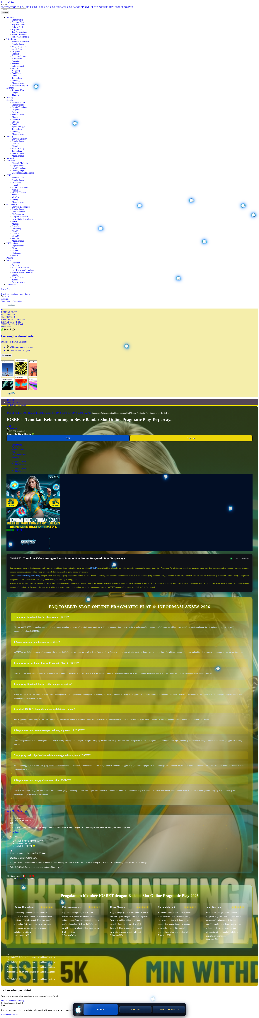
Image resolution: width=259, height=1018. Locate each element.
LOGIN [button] (10, 530)
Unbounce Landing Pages (23, 173)
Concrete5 (16, 182)
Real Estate (16, 73)
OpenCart (16, 226)
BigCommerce (18, 214)
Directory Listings (19, 56)
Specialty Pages (18, 127)
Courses (15, 265)
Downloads (11, 284)
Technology (17, 78)
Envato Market (7, 2)
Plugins (15, 93)
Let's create (6, 355)
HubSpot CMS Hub (20, 187)
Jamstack (10, 158)
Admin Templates (19, 107)
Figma (14, 248)
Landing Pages (18, 170)
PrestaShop (16, 229)
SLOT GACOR (8, 317)
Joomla (15, 190)
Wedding (16, 80)
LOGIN (68, 438)
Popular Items (18, 44)
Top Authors (17, 29)
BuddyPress (17, 49)
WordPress (11, 39)
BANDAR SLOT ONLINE (13, 319)
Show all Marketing (20, 163)
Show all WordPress (20, 41)
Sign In (27, 294)
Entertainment (18, 66)
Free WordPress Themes (22, 272)
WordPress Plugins (20, 85)
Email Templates (19, 168)
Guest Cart (5, 290)
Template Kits (18, 90)
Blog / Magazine (19, 46)
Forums (15, 275)
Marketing (10, 161)
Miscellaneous (18, 83)
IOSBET (10, 400)
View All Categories (20, 37)
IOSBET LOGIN (14, 402)
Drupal (15, 185)
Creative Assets (18, 282)
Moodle (15, 195)
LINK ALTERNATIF (169, 1009)
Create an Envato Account (12, 294)
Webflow (16, 197)
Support (15, 457)
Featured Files (18, 22)
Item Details (17, 445)
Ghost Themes (18, 277)
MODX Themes (19, 192)
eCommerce (17, 58)
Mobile (15, 68)
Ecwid (14, 221)
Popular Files (17, 20)
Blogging (16, 263)
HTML (9, 100)
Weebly (15, 199)
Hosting (9, 97)
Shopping (16, 146)
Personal (15, 122)
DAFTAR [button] (18, 530)
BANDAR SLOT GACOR (79, 413)
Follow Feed (17, 27)
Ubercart (15, 233)
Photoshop (16, 253)
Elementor (16, 63)
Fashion (15, 144)
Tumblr (15, 280)
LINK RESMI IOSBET (40, 413)
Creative (15, 54)
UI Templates (12, 243)
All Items (10, 17)
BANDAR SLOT (9, 312)
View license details (18, 832)
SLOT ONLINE (8, 314)
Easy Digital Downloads (22, 219)
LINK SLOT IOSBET (16, 405)
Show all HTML (19, 102)
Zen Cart (15, 238)
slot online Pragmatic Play (28, 576)
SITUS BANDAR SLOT (12, 324)
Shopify (9, 136)
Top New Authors (19, 32)
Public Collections (19, 34)
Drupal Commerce (20, 216)
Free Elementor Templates (23, 270)
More (8, 260)
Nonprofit (16, 71)
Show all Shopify (19, 139)
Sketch (15, 255)
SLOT (4, 310)
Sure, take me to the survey (12, 1000)
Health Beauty (18, 148)
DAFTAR (191, 438)
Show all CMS (18, 178)
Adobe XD (16, 250)
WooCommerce (18, 212)
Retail (14, 75)
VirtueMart (16, 236)
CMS (8, 175)
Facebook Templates (20, 267)
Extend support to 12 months (28, 853)
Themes (15, 95)
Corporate (16, 51)
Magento (15, 224)
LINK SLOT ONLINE (11, 322)
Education (16, 61)
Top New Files (18, 24)
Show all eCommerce (21, 207)
